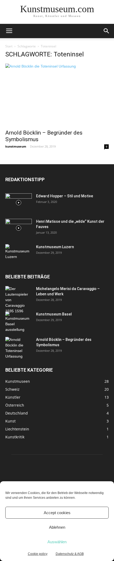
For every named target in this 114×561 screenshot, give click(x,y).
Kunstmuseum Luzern (55, 247)
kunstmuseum (15, 146)
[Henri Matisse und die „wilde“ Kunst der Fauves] (18, 228)
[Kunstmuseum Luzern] (18, 252)
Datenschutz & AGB (70, 554)
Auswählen (57, 542)
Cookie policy (37, 554)
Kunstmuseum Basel (54, 314)
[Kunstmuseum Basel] (18, 321)
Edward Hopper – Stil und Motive (64, 196)
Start (8, 46)
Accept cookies (57, 512)
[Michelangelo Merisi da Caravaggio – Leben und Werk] (17, 300)
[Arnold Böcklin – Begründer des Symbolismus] (57, 95)
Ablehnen (57, 527)
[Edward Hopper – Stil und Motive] (18, 202)
